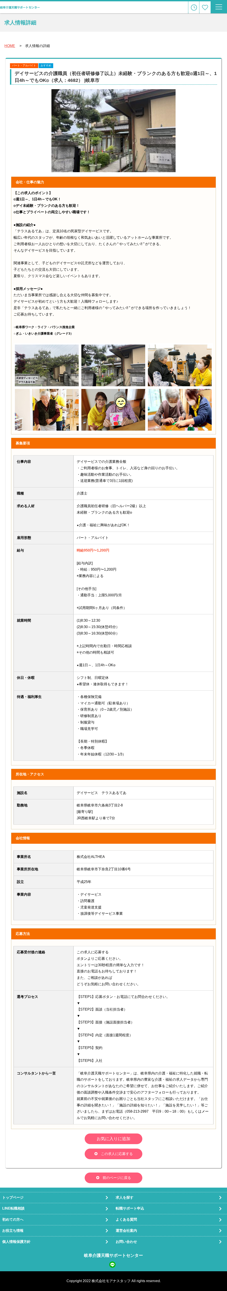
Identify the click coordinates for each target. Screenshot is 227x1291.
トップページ (12, 1197)
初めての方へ (12, 1219)
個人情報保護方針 (16, 1242)
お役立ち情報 (12, 1230)
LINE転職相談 (13, 1208)
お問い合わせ (126, 1242)
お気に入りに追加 (113, 1138)
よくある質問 (126, 1219)
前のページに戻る (117, 1178)
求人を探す (124, 1197)
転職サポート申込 (130, 1208)
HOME (9, 46)
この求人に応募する (117, 1154)
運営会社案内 (126, 1230)
